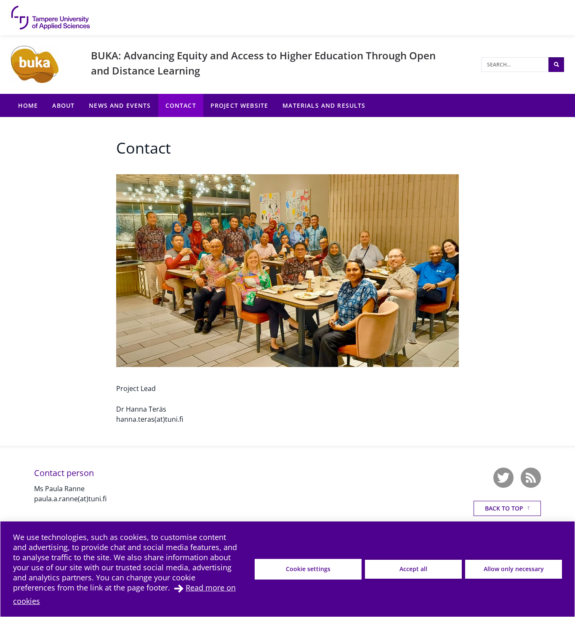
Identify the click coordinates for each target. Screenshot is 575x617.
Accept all (413, 569)
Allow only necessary (514, 569)
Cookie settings (308, 569)
